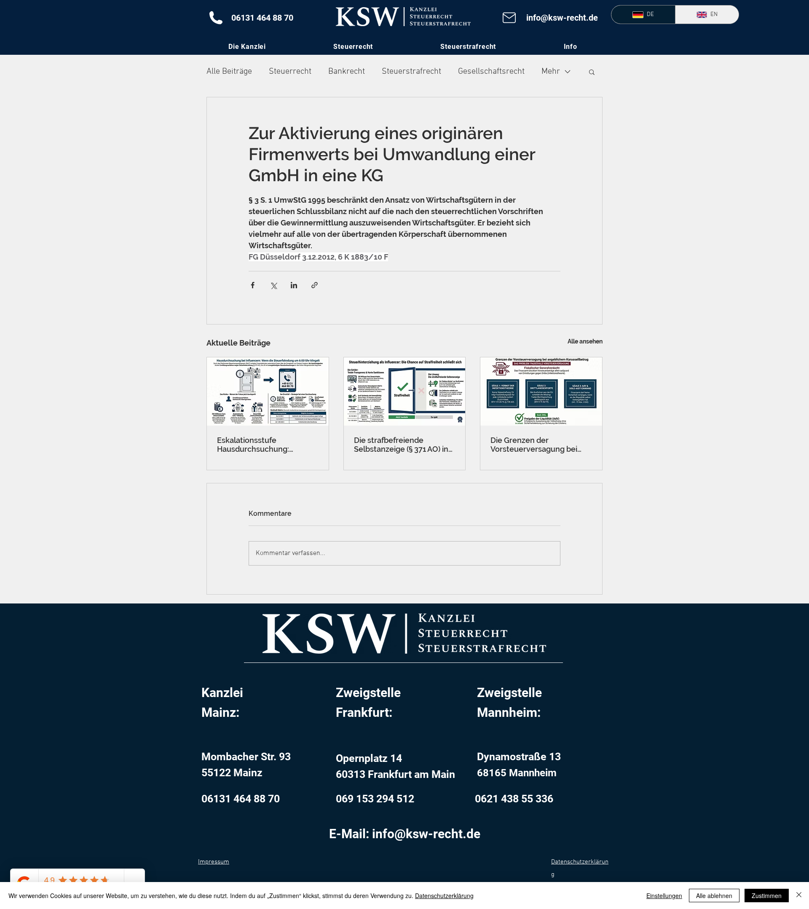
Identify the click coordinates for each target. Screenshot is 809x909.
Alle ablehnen (714, 895)
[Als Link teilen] (315, 285)
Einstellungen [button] (664, 895)
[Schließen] (799, 895)
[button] (570, 46)
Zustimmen (767, 895)
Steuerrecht (290, 72)
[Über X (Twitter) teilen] (273, 285)
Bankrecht (346, 72)
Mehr (550, 72)
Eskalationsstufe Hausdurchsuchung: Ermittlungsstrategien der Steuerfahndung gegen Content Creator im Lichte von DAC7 (264, 444)
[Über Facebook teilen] (253, 285)
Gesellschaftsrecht (491, 72)
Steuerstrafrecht (411, 72)
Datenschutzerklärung (444, 895)
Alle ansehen (585, 341)
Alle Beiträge (229, 72)
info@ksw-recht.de (562, 18)
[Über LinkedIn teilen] (294, 285)
